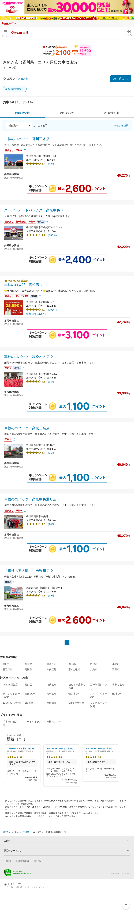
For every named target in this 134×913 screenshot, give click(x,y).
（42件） (52, 163)
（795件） (52, 309)
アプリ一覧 (8, 887)
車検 (16, 832)
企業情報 (7, 861)
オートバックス (33, 721)
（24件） (52, 524)
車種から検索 (121, 125)
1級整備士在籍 (76, 702)
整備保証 (51, 702)
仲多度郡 (51, 669)
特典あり (51, 684)
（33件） (52, 381)
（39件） (52, 595)
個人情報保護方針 (23, 861)
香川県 (26, 832)
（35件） (52, 452)
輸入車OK (73, 693)
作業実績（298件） (36, 313)
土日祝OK (30, 693)
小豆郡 (116, 664)
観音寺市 (51, 664)
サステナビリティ (39, 887)
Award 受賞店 (10, 684)
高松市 (28, 669)
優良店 (28, 684)
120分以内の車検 (13, 89)
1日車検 (29, 702)
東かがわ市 (74, 669)
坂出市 (94, 664)
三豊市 (116, 669)
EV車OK (116, 693)
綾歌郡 (6, 664)
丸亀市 (94, 669)
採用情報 (37, 861)
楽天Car (6, 832)
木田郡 (72, 664)
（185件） (52, 235)
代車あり (51, 693)
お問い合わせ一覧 (22, 887)
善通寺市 (8, 669)
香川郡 (28, 664)
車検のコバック (55, 721)
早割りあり (118, 684)
